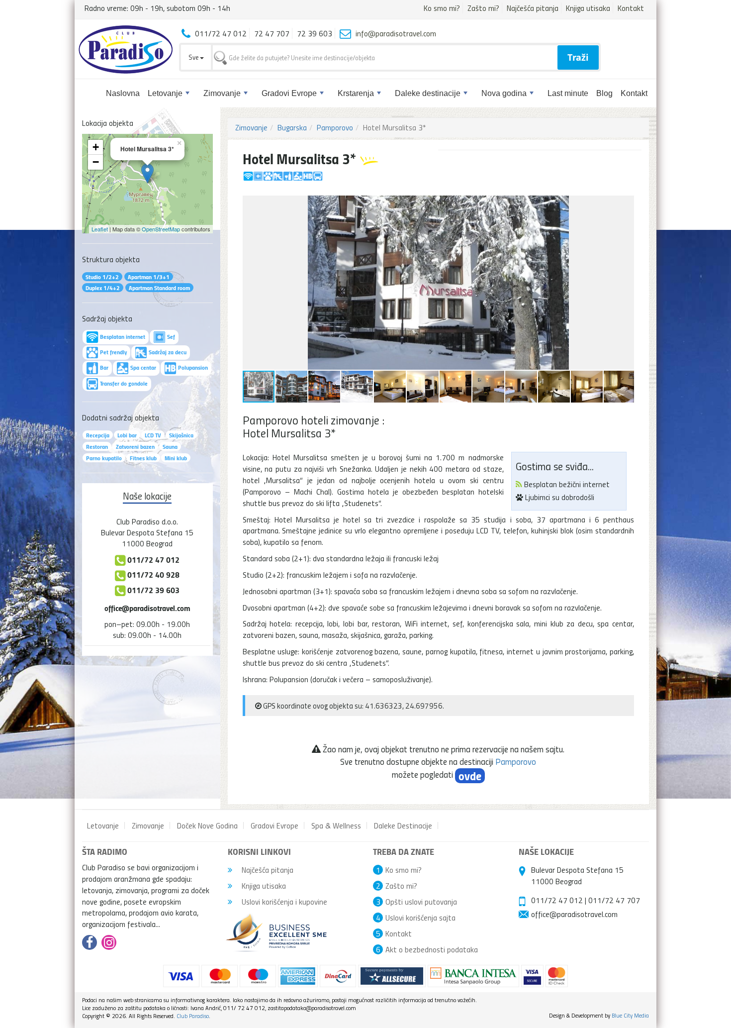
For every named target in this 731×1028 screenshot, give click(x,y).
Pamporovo (335, 127)
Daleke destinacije (427, 93)
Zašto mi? (483, 7)
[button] (625, 204)
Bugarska (292, 127)
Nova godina (504, 93)
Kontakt (631, 7)
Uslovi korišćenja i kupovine (283, 901)
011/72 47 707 (614, 900)
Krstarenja (356, 93)
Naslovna (123, 93)
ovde (469, 775)
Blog (604, 93)
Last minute (568, 93)
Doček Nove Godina (207, 825)
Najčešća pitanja (532, 7)
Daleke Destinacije (403, 825)
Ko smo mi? (442, 7)
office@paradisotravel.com (147, 608)
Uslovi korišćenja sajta (420, 917)
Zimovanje (222, 93)
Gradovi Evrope (289, 93)
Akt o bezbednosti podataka (431, 949)
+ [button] (95, 147)
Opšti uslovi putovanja (421, 901)
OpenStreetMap (161, 229)
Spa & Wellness (336, 825)
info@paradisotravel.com (396, 33)
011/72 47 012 (557, 900)
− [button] (95, 162)
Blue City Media (630, 1015)
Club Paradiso (193, 1016)
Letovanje (165, 93)
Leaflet (99, 229)
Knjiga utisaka (588, 7)
